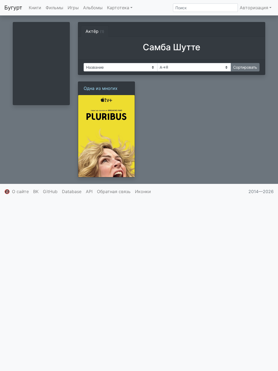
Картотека (118, 7)
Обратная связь (114, 191)
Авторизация (254, 7)
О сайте (20, 191)
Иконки (143, 191)
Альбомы (93, 7)
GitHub (50, 191)
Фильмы (54, 7)
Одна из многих (101, 88)
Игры (73, 7)
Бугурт (13, 7)
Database (71, 191)
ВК (36, 191)
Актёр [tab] (95, 31)
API (89, 191)
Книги (35, 7)
